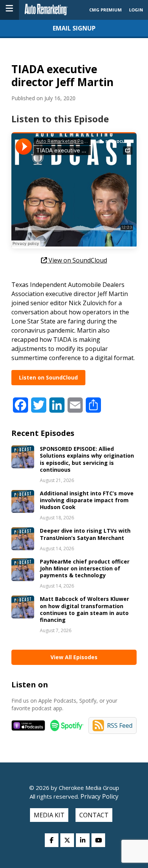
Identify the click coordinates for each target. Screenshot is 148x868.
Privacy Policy (98, 796)
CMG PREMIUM (105, 10)
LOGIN (136, 10)
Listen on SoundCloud (48, 377)
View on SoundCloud (77, 260)
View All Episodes (74, 657)
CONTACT (94, 815)
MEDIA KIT (49, 815)
